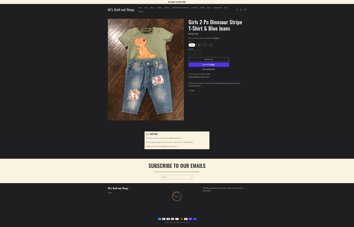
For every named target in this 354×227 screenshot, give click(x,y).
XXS (191, 45)
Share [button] (192, 90)
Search (110, 193)
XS (199, 45)
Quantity (191, 49)
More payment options (209, 69)
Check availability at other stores (199, 77)
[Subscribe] (191, 177)
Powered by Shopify (184, 222)
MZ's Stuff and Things (174, 222)
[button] (146, 8)
